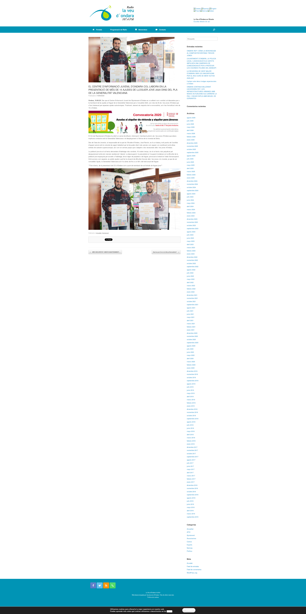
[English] (212, 8)
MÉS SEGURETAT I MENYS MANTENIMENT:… (105, 252)
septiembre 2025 (192, 152)
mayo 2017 (190, 469)
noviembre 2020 (192, 336)
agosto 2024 (191, 194)
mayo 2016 (190, 507)
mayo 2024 (190, 203)
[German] (204, 11)
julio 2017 (190, 463)
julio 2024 (190, 197)
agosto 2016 (191, 498)
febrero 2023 (191, 251)
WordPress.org (192, 573)
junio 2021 (190, 314)
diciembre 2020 (192, 333)
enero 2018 (190, 444)
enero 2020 (190, 368)
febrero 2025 (191, 174)
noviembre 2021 (192, 298)
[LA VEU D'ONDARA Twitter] (100, 585)
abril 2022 (190, 282)
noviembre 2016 (192, 488)
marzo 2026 (191, 133)
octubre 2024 (191, 187)
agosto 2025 (191, 155)
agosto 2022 (191, 270)
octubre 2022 (191, 263)
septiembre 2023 (192, 228)
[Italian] (211, 11)
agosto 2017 (191, 460)
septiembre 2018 (192, 418)
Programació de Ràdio (118, 29)
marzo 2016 (191, 513)
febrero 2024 (191, 213)
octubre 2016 (191, 491)
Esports (189, 545)
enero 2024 (190, 216)
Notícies (190, 548)
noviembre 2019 (192, 374)
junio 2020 (190, 352)
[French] (197, 11)
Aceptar (189, 610)
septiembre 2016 (192, 494)
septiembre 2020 (192, 342)
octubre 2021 (191, 301)
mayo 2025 (190, 165)
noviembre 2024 (192, 184)
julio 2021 (190, 311)
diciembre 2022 (192, 257)
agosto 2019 (191, 384)
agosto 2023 (191, 232)
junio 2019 (190, 390)
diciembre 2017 (192, 447)
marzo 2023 (191, 247)
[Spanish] (205, 8)
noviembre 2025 (192, 146)
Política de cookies (153, 597)
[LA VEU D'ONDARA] (112, 13)
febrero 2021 (191, 327)
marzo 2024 (191, 209)
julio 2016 (190, 501)
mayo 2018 (190, 431)
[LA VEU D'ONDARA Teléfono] (113, 585)
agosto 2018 (191, 422)
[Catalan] (197, 8)
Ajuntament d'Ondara (153, 595)
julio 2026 (190, 121)
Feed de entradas (193, 566)
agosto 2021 (191, 308)
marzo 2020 (191, 361)
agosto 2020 (191, 346)
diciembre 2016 (192, 485)
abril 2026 (190, 130)
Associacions (191, 538)
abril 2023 (190, 244)
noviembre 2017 (192, 450)
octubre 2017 (191, 453)
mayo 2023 (190, 241)
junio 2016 (190, 504)
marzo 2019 (191, 399)
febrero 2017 (191, 479)
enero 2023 (190, 254)
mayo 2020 (190, 355)
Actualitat (98, 233)
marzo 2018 (191, 437)
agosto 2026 (191, 117)
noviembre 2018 (192, 412)
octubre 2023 (191, 225)
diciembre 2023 (192, 219)
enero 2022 (190, 292)
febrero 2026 (191, 136)
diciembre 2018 (192, 409)
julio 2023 (190, 235)
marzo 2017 (191, 475)
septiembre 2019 (192, 380)
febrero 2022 (191, 289)
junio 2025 (190, 162)
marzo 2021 (191, 323)
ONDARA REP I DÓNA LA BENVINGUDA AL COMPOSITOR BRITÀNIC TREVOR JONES (201, 53)
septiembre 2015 (192, 517)
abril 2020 (190, 358)
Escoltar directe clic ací (202, 21)
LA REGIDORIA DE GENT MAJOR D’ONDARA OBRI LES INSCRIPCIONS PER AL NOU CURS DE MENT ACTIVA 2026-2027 (201, 74)
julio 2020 (190, 349)
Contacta (162, 29)
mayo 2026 (190, 127)
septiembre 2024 (192, 190)
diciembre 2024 (192, 181)
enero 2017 (190, 482)
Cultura (189, 541)
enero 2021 (190, 330)
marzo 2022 (191, 285)
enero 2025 (190, 178)
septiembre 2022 (192, 266)
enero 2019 (190, 406)
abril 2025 (190, 168)
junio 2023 (190, 238)
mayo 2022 (190, 279)
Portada (99, 29)
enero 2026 (190, 140)
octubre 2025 (191, 149)
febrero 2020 (191, 365)
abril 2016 (190, 510)
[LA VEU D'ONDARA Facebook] (93, 585)
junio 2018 (190, 428)
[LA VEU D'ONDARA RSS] (106, 585)
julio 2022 (190, 273)
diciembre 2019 (192, 371)
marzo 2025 (191, 171)
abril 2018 (190, 434)
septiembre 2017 (192, 456)
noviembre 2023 (192, 222)
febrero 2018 (191, 441)
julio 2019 (190, 387)
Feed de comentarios (194, 569)
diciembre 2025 (192, 143)
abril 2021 (190, 320)
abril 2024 (190, 206)
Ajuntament (105, 233)
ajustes (169, 611)
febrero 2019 (191, 403)
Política (189, 551)
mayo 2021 (190, 317)
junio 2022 (190, 276)
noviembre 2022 (192, 260)
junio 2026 (190, 124)
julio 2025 (190, 159)
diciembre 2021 (192, 295)
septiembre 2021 (192, 304)
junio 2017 (190, 466)
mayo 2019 (190, 393)
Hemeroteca (142, 29)
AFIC (188, 532)
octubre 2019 (191, 377)
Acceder (190, 563)
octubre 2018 (191, 415)
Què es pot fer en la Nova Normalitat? (166, 252)
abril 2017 (190, 472)
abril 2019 (190, 396)
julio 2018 (190, 425)
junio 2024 (190, 200)
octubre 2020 (191, 339)
